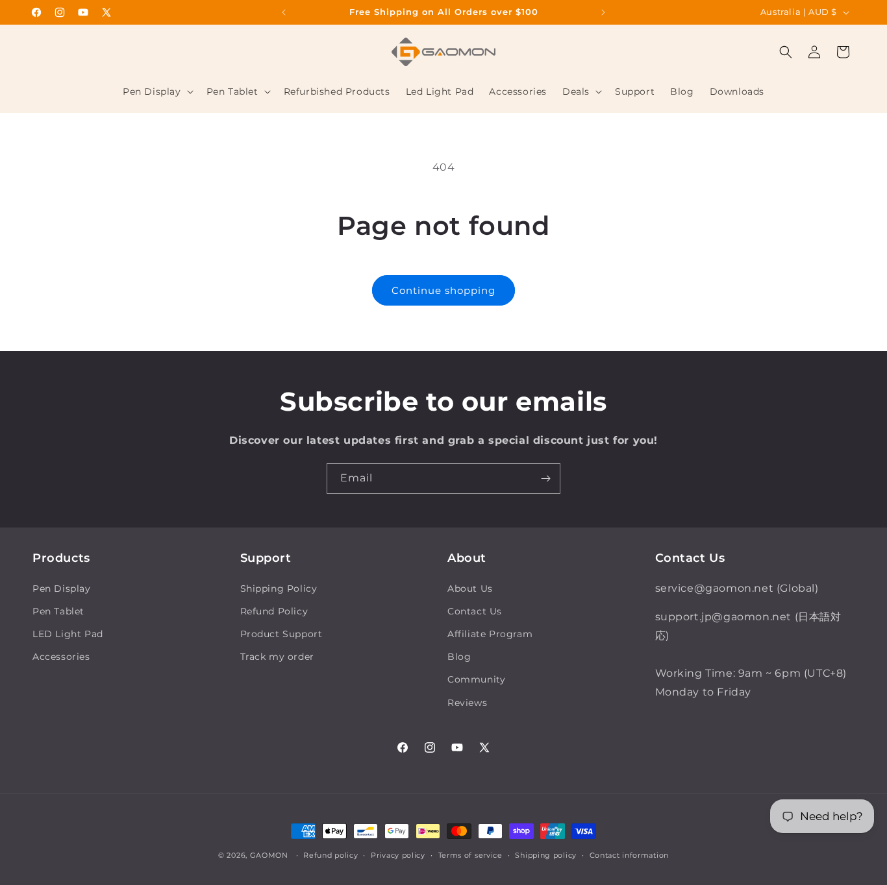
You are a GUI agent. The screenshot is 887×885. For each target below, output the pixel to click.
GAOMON (269, 855)
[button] (157, 91)
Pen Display (61, 588)
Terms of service (470, 855)
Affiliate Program (489, 634)
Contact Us (474, 611)
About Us (470, 588)
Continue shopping (443, 290)
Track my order (277, 656)
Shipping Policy (279, 588)
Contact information (629, 855)
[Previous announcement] (283, 12)
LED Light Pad (67, 634)
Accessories (61, 656)
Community (476, 679)
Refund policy (330, 855)
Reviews (467, 703)
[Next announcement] (603, 12)
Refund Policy (274, 611)
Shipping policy (546, 855)
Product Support (281, 634)
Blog (459, 656)
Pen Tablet (58, 611)
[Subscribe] (545, 478)
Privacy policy (398, 855)
